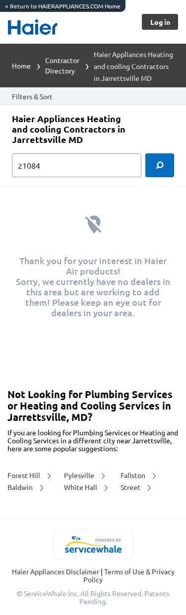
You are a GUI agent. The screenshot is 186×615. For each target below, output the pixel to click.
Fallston (134, 475)
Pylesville (80, 475)
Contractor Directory (62, 65)
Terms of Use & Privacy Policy (129, 575)
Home (21, 65)
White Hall (81, 486)
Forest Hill (24, 475)
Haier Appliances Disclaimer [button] (56, 571)
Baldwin (20, 486)
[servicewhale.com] (93, 544)
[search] (159, 165)
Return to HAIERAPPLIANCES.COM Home (63, 6)
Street (131, 486)
